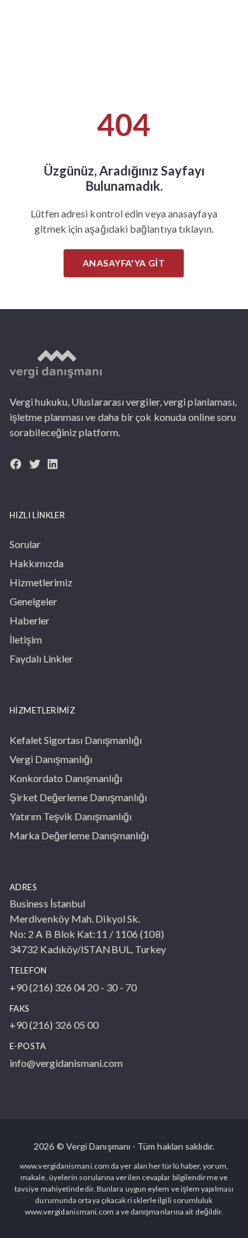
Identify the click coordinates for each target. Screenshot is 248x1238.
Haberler (30, 620)
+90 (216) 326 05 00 (54, 1025)
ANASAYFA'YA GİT (124, 263)
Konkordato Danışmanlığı (66, 778)
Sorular (25, 544)
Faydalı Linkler (41, 658)
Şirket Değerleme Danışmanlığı (78, 797)
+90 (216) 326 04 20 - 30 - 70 (73, 987)
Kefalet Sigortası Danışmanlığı (76, 740)
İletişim (26, 639)
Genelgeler (33, 601)
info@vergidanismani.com (66, 1063)
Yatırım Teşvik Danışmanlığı (71, 816)
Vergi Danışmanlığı (51, 759)
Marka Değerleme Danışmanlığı (79, 835)
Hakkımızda (37, 563)
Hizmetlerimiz (41, 582)
